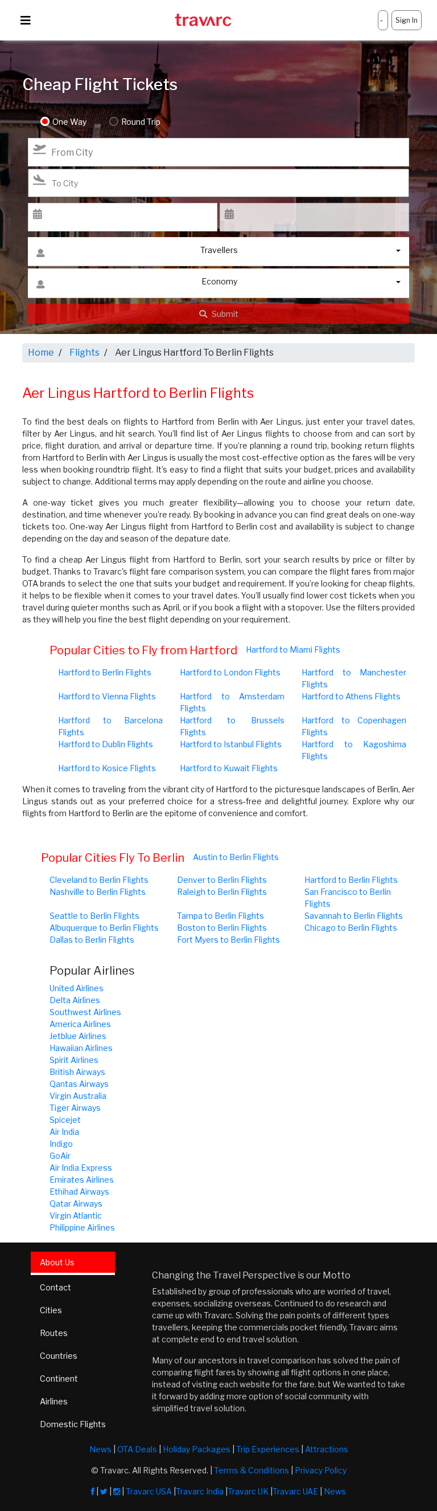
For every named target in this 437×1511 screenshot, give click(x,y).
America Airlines (80, 1024)
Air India (64, 1132)
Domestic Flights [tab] (73, 1424)
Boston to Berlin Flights (222, 927)
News (100, 1449)
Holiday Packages (196, 1449)
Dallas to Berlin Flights (92, 939)
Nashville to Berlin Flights (98, 892)
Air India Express (81, 1167)
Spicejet (65, 1120)
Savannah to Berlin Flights (353, 916)
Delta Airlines (75, 1000)
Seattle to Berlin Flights (94, 916)
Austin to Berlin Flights (236, 857)
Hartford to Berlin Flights (104, 672)
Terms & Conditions (251, 1470)
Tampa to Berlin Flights (220, 916)
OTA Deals (137, 1449)
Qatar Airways (76, 1203)
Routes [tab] (54, 1333)
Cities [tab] (51, 1310)
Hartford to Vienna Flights (107, 696)
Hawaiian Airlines (81, 1048)
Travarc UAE (295, 1491)
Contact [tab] (55, 1287)
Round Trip (140, 122)
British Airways (77, 1072)
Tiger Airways (75, 1108)
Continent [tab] (59, 1378)
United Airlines (77, 988)
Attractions (326, 1449)
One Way (69, 122)
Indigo (61, 1143)
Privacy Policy (321, 1470)
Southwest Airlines (85, 1012)
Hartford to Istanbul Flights (231, 744)
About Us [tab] (57, 1262)
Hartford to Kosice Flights (107, 768)
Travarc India (200, 1491)
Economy (219, 281)
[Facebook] (92, 1491)
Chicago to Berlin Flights (350, 927)
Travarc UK (248, 1491)
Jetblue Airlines (78, 1036)
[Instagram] (116, 1491)
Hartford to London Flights (230, 672)
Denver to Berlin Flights (222, 880)
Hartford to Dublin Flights (105, 744)
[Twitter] (104, 1491)
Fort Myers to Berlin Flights (228, 939)
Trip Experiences (267, 1449)
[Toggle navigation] (26, 20)
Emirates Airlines (82, 1179)
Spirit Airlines (74, 1060)
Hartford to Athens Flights (351, 696)
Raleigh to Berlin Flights (222, 892)
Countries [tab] (58, 1356)
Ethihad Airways (79, 1191)
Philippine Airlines (82, 1227)
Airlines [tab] (54, 1401)
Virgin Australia (78, 1096)
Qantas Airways (79, 1084)
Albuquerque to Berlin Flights (104, 927)
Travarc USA (149, 1491)
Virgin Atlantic (76, 1215)
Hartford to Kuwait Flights (229, 768)
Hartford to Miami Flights (293, 649)
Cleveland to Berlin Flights (99, 880)
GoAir (60, 1155)
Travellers (219, 250)
